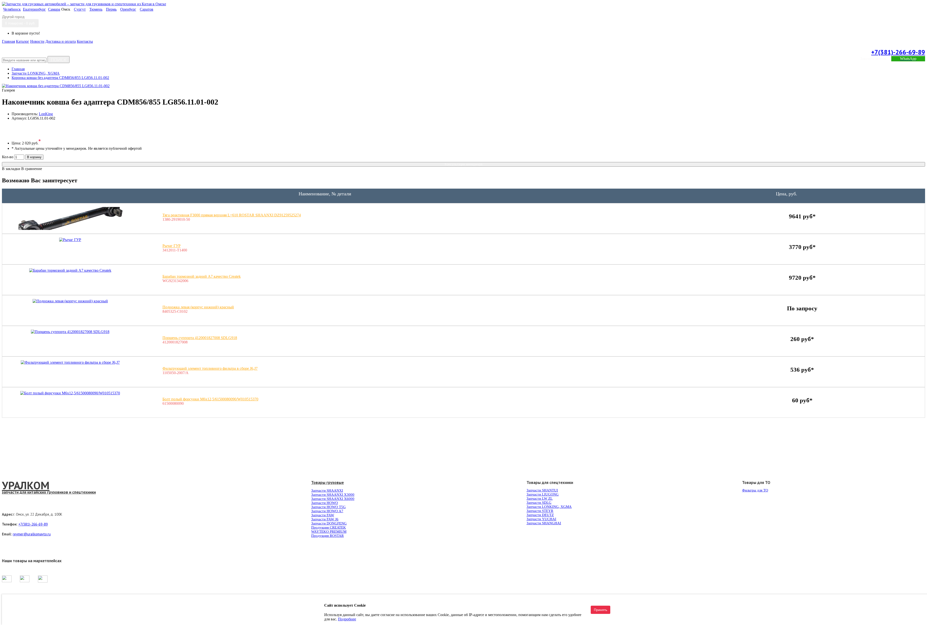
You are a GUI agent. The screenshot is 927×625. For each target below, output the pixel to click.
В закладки (11, 169)
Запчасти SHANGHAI (544, 523)
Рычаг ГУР (171, 246)
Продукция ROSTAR (327, 536)
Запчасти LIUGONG (543, 494)
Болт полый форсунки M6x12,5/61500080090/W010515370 (210, 399)
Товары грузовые (327, 482)
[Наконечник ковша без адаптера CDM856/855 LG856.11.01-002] (56, 86)
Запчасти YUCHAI (541, 519)
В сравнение (31, 169)
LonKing (46, 114)
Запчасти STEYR (540, 511)
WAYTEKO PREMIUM (328, 531)
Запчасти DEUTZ (540, 515)
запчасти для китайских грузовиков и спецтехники (49, 492)
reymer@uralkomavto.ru (32, 534)
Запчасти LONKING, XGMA (549, 507)
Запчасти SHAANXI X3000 (332, 495)
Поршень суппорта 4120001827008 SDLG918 (199, 338)
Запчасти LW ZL (540, 498)
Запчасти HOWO (324, 503)
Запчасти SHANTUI (542, 490)
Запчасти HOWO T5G (328, 507)
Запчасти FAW (322, 515)
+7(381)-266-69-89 (898, 52)
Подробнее (347, 619)
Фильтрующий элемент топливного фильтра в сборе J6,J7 (210, 368)
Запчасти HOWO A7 (327, 511)
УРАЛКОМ (25, 485)
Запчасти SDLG (539, 502)
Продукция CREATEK (328, 527)
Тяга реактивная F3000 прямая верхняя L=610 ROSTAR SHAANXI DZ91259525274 (231, 215)
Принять (600, 610)
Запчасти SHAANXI (327, 490)
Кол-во (7, 157)
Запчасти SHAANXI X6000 (332, 499)
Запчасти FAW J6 (324, 519)
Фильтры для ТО (755, 490)
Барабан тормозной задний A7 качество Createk (201, 276)
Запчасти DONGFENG (329, 523)
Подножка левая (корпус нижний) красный (198, 307)
